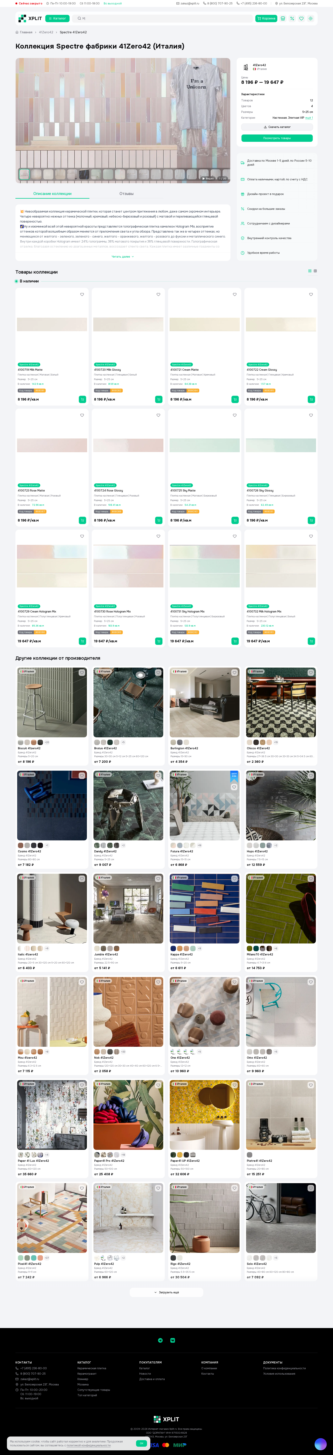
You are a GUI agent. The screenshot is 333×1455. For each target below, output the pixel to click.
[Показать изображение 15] (191, 174)
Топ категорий (87, 1395)
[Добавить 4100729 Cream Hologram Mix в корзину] (82, 641)
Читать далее (121, 256)
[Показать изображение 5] (72, 174)
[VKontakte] (172, 1340)
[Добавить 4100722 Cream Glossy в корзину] (311, 399)
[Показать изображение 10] (132, 174)
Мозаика (83, 1384)
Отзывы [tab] (126, 193)
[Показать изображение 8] (108, 174)
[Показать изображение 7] (96, 174)
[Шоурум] (283, 18)
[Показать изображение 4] (60, 174)
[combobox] (166, 18)
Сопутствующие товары (93, 1390)
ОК (141, 1443)
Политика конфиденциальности (284, 1368)
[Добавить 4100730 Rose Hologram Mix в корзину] (159, 641)
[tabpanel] (122, 232)
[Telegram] (160, 1340)
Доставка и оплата (152, 1379)
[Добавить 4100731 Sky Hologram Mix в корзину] (235, 641)
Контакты (207, 1373)
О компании (209, 1368)
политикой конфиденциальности (89, 1445)
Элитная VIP (296, 117)
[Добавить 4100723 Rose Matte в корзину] (82, 520)
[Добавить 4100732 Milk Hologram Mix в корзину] (311, 641)
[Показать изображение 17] (215, 174)
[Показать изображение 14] (179, 174)
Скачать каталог (279, 127)
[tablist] (89, 194)
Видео (210, 178)
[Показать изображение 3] (48, 174)
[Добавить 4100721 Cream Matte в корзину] (235, 399)
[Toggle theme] (310, 18)
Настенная (280, 117)
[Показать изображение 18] (227, 174)
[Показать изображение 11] (144, 174)
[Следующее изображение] (224, 120)
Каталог (144, 1368)
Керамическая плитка (91, 1368)
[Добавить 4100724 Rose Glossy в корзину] (159, 520)
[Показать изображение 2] (36, 174)
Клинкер (82, 1379)
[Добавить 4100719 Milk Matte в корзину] (82, 399)
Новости (145, 1373)
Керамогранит (87, 1373)
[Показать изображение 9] (120, 174)
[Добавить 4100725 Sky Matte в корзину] (235, 520)
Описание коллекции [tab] (52, 193)
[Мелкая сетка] (315, 271)
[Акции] (292, 18)
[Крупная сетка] (310, 271)
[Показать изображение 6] (84, 174)
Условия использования (279, 1373)
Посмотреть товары (277, 138)
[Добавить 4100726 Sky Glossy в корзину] (311, 520)
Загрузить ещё (169, 1292)
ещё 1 (309, 117)
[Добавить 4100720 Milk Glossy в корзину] (159, 399)
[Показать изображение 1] (24, 174)
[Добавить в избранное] (82, 294)
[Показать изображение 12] (156, 174)
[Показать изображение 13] (167, 174)
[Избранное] (301, 18)
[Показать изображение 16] (203, 174)
